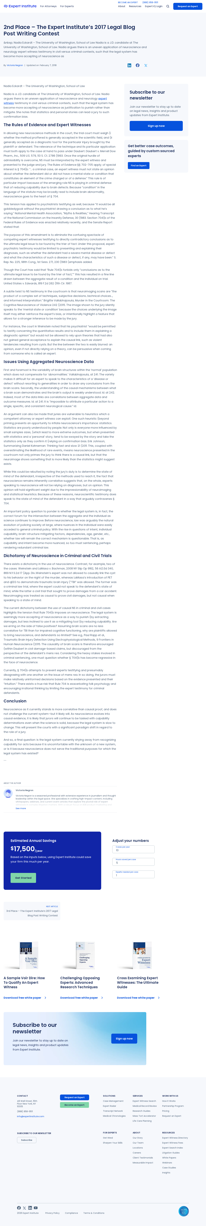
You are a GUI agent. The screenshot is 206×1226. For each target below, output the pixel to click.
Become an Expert (74, 1104)
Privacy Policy (52, 1213)
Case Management (113, 1101)
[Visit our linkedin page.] (30, 1208)
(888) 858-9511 (150, 2)
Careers (137, 1152)
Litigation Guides (171, 1152)
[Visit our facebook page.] (19, 1208)
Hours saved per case (126, 859)
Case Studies (169, 1167)
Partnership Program (173, 1106)
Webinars (167, 1162)
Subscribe (26, 1140)
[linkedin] (129, 65)
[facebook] (137, 65)
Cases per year (123, 847)
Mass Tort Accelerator (144, 1116)
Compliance (71, 1213)
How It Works (169, 1101)
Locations (138, 1147)
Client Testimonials (143, 1157)
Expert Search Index (172, 1147)
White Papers (169, 1157)
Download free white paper (22, 998)
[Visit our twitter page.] (24, 1208)
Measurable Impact (143, 1162)
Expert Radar (109, 1106)
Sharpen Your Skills (112, 1142)
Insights (166, 1172)
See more (21, 808)
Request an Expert (188, 6)
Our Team (138, 1142)
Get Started (23, 878)
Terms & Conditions (93, 1213)
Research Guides (141, 1111)
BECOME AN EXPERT (128, 2)
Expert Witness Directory (175, 1137)
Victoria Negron (15, 65)
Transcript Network (113, 1111)
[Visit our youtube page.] (36, 1208)
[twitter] (146, 65)
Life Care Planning (142, 1121)
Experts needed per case (127, 872)
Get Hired (108, 1137)
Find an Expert (138, 165)
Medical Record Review (145, 1106)
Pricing (165, 1111)
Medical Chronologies (114, 1116)
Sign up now (156, 126)
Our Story (138, 1137)
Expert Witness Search (144, 1101)
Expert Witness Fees (172, 1142)
